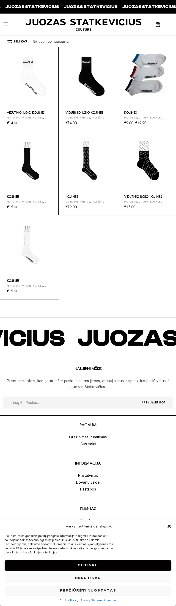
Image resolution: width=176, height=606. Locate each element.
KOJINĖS (130, 112)
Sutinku (88, 565)
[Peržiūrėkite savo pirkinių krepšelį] (157, 24)
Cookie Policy (69, 600)
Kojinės (38, 117)
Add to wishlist (53, 52)
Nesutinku (88, 578)
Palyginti (53, 74)
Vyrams (26, 117)
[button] (169, 526)
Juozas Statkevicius (74, 6)
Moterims (13, 117)
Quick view (53, 63)
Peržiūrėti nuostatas (88, 590)
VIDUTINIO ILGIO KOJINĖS (26, 112)
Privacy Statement (93, 600)
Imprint (112, 600)
